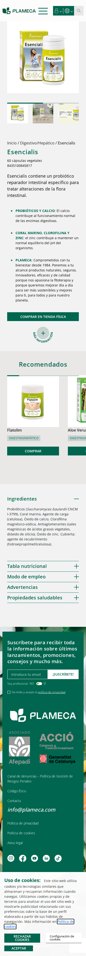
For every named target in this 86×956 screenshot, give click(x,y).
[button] (58, 11)
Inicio (12, 143)
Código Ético (16, 791)
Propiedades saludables (34, 597)
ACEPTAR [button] (18, 948)
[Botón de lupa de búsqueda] (79, 11)
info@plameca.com (31, 809)
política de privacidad (51, 692)
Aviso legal (15, 842)
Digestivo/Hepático (37, 143)
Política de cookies (21, 833)
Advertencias (22, 587)
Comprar (33, 451)
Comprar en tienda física (43, 316)
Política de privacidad (22, 823)
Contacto (14, 800)
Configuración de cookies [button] (62, 937)
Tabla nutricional (27, 566)
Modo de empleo (26, 576)
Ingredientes (22, 499)
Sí (44, 683)
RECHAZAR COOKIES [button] (22, 938)
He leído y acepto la (38, 692)
